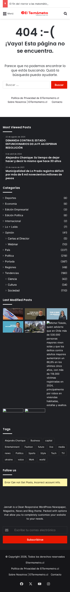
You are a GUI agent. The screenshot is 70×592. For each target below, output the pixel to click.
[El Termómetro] (35, 13)
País (7, 249)
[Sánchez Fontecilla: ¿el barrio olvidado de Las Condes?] (35, 327)
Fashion (29, 446)
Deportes (10, 197)
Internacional (13, 221)
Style (43, 453)
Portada (10, 261)
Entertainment (12, 446)
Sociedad (14, 290)
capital (48, 440)
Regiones (10, 267)
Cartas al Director (18, 238)
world (42, 459)
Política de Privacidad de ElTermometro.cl (35, 97)
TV (63, 453)
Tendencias (12, 273)
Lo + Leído (11, 226)
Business (35, 440)
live (51, 446)
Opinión (9, 232)
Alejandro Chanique (15, 440)
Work (31, 459)
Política (9, 255)
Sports (32, 453)
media (61, 446)
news (7, 453)
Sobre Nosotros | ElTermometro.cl (27, 101)
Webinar (13, 244)
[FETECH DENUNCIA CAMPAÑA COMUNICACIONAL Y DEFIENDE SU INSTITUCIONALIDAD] (13, 314)
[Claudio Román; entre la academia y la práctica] (13, 327)
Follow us (9, 470)
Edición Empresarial (16, 209)
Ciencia (12, 278)
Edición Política (14, 215)
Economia (11, 203)
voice (21, 459)
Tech (53, 453)
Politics (19, 453)
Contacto (57, 101)
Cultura (12, 284)
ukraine (9, 459)
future (41, 446)
